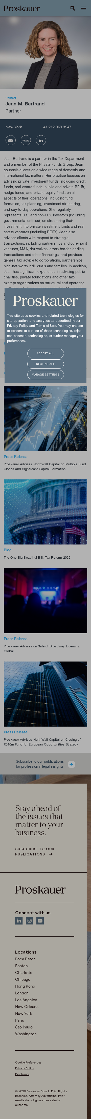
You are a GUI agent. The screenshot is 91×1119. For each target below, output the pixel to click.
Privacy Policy (17, 326)
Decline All (45, 364)
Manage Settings (45, 375)
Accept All (45, 354)
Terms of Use (46, 326)
